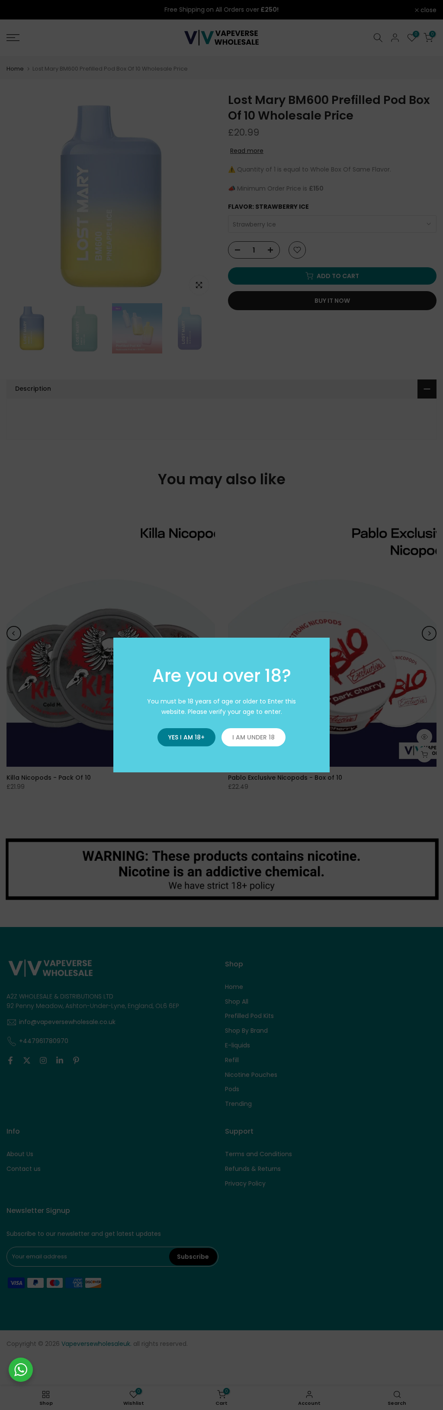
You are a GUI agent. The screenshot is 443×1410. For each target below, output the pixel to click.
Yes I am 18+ (186, 737)
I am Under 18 (253, 737)
